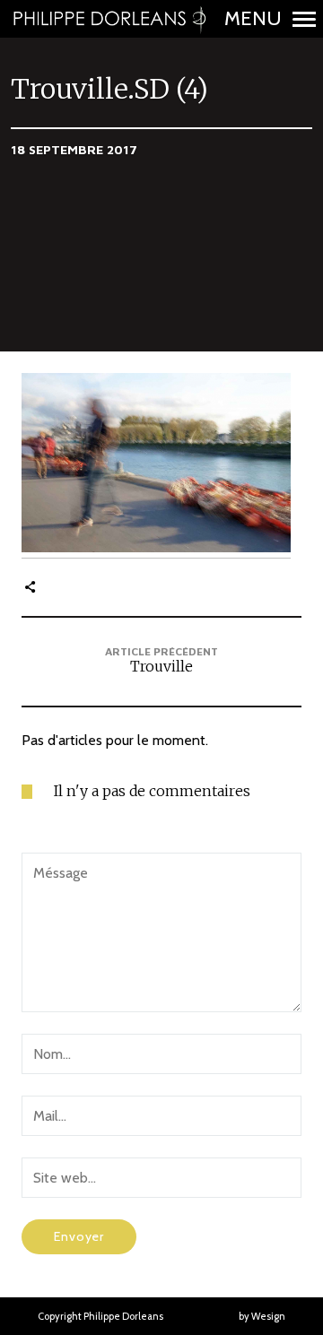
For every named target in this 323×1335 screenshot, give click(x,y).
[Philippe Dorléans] (108, 19)
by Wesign (262, 1316)
